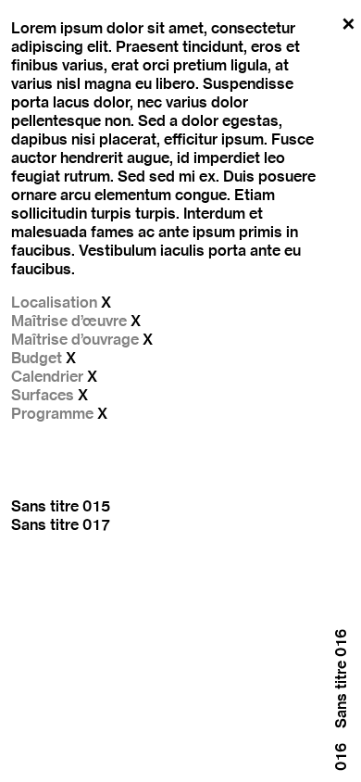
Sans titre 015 (60, 506)
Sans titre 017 (60, 524)
